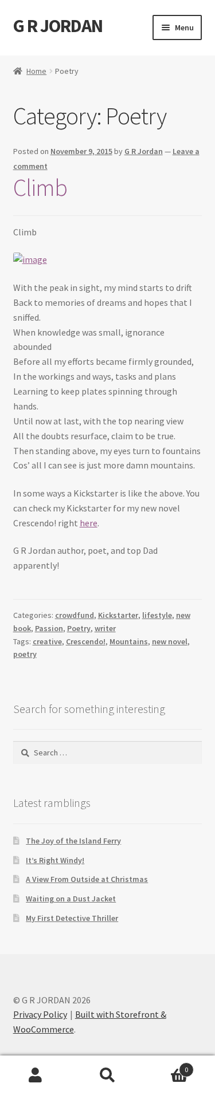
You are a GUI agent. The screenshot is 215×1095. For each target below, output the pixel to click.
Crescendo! (85, 641)
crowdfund (74, 615)
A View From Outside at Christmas (87, 879)
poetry (25, 654)
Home (36, 71)
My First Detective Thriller (72, 918)
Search (107, 1075)
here (88, 523)
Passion (49, 628)
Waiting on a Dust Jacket (71, 898)
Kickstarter (118, 615)
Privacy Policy (40, 1014)
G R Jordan (143, 151)
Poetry (79, 628)
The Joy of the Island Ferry (73, 841)
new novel (169, 641)
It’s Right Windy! (55, 860)
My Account (36, 1075)
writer (105, 628)
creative (47, 641)
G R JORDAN (58, 25)
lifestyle (157, 615)
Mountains (129, 641)
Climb (40, 187)
